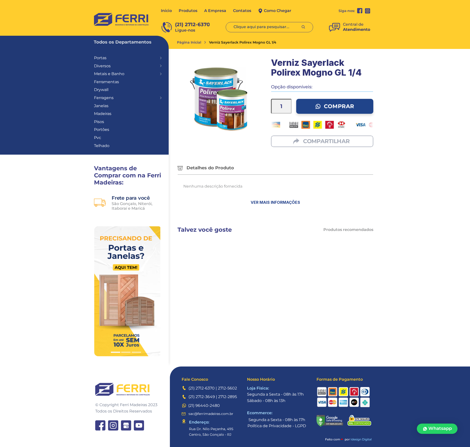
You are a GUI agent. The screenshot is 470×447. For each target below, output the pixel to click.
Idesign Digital (361, 439)
